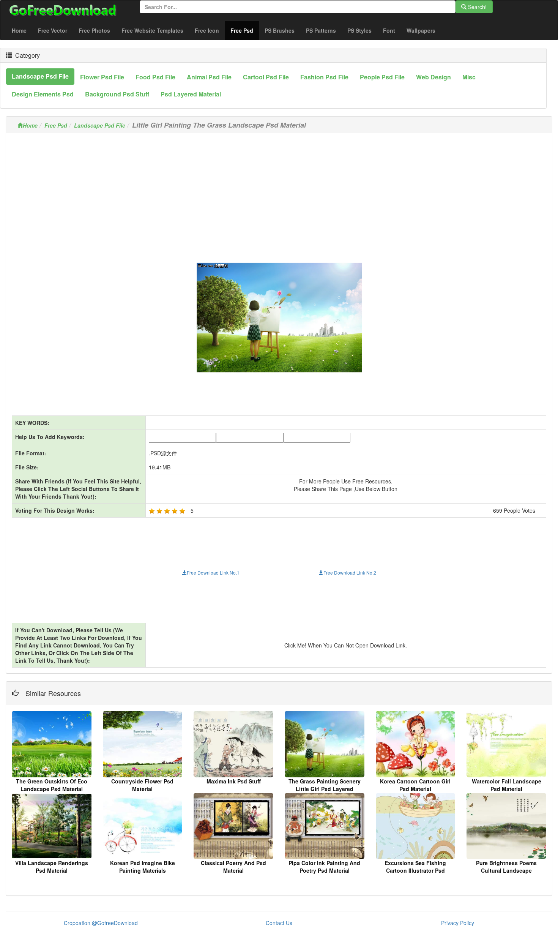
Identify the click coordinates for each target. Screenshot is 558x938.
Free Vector (52, 30)
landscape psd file (40, 76)
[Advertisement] (279, 192)
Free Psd (244, 30)
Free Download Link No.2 (349, 572)
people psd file (382, 77)
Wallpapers (421, 30)
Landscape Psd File (99, 125)
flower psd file (102, 77)
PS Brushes (280, 30)
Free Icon (207, 30)
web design (433, 77)
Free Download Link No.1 (213, 572)
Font (389, 30)
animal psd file (209, 77)
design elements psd (43, 94)
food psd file (155, 77)
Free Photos (94, 30)
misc (469, 77)
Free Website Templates (152, 30)
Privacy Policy (457, 923)
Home (19, 30)
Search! (477, 7)
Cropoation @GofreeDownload (101, 923)
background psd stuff (117, 94)
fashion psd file (324, 77)
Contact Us (279, 923)
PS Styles (359, 30)
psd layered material (191, 94)
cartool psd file (266, 77)
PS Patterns (321, 30)
